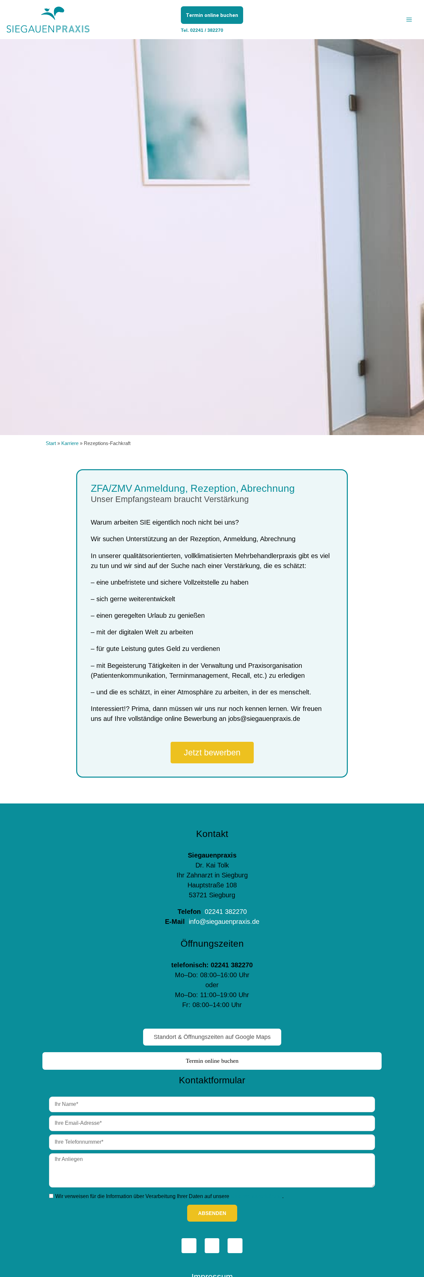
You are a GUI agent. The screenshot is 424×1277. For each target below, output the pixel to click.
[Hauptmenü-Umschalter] (409, 19)
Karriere (70, 443)
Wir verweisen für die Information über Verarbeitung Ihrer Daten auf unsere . (169, 1196)
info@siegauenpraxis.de (223, 921)
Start (51, 443)
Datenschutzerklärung (256, 1196)
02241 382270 (226, 911)
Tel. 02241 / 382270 (202, 30)
